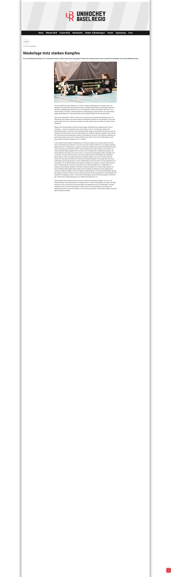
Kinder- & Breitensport (95, 33)
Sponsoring (121, 33)
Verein (110, 33)
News (40, 33)
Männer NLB (51, 33)
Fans (130, 33)
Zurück (26, 41)
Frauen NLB (65, 33)
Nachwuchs (77, 33)
